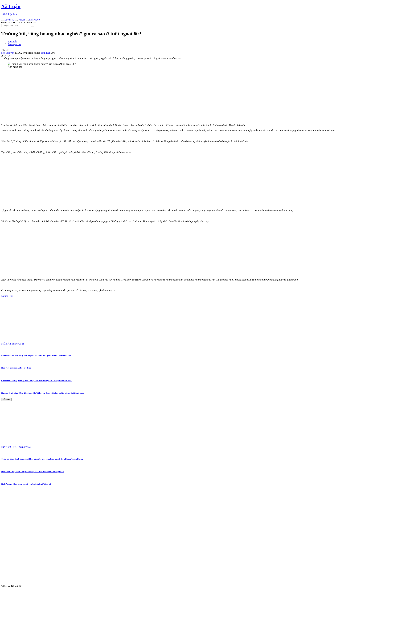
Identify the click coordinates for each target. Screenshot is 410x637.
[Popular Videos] (16, 20)
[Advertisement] (97, 93)
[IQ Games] (2, 20)
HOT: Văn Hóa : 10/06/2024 (16, 447)
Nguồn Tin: (7, 296)
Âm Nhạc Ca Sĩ (14, 44)
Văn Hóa (12, 41)
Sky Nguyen (7, 52)
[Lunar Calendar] (27, 20)
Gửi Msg (6, 399)
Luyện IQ (9, 19)
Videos (21, 19)
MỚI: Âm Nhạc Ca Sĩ (12, 343)
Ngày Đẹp (34, 19)
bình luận (46, 52)
